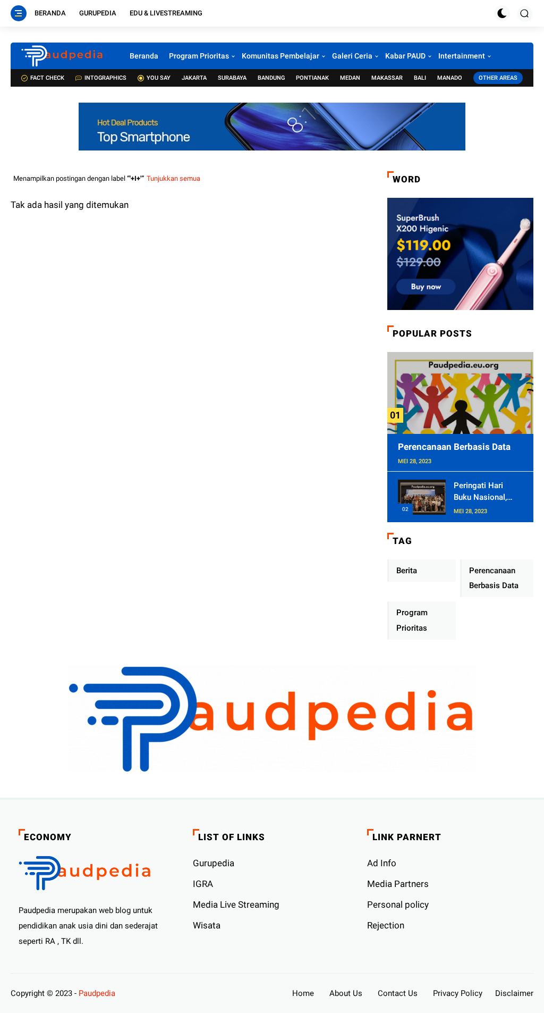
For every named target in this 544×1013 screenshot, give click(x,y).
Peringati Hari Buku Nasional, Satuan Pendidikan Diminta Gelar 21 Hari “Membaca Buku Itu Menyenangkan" (487, 492)
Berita (406, 570)
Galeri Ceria (352, 56)
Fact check (47, 77)
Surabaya (232, 77)
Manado (449, 77)
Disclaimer (514, 993)
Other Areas (498, 77)
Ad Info (381, 863)
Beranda (50, 13)
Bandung (271, 77)
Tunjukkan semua (173, 178)
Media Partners (398, 883)
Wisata (206, 925)
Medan (350, 77)
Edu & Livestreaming (166, 13)
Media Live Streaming (236, 904)
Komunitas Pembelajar (280, 56)
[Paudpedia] (62, 55)
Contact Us (398, 993)
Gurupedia (97, 13)
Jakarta (194, 77)
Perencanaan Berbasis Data (454, 446)
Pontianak (312, 77)
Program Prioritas (199, 56)
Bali (420, 77)
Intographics (105, 77)
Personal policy (398, 904)
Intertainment (461, 56)
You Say (159, 77)
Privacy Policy (457, 993)
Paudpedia (97, 993)
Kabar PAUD (405, 56)
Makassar (387, 77)
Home (303, 993)
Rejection (385, 925)
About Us (345, 993)
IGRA (203, 883)
